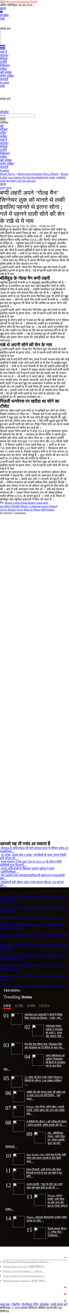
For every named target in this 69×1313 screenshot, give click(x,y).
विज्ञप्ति (16, 1304)
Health (16, 506)
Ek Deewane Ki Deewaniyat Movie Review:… (27, 1261)
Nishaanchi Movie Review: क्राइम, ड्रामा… (25, 1280)
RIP (43, 509)
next (8, 187)
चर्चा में (3, 139)
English (4, 170)
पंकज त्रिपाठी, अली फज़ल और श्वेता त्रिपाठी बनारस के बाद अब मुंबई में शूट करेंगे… (44, 1173)
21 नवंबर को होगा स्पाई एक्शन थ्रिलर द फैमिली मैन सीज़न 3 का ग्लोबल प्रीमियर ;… (43, 1080)
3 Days (44, 1005)
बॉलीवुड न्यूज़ (9, 1286)
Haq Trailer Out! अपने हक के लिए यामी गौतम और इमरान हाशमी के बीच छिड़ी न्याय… (46, 1158)
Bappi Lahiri (12, 502)
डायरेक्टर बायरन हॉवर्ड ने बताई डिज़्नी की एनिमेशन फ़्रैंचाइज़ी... (33, 986)
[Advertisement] (34, 676)
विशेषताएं (5, 153)
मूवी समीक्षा (6, 160)
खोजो (3, 8)
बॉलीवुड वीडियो (10, 1293)
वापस (3, 184)
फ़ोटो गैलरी (8, 1300)
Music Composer (31, 506)
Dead (24, 502)
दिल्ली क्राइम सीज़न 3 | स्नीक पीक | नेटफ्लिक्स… (57, 1232)
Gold (38, 502)
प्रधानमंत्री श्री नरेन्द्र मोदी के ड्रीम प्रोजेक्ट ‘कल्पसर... (31, 918)
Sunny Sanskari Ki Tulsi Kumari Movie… (24, 1275)
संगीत (3, 133)
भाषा (2, 18)
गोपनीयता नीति (30, 1304)
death (31, 502)
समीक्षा (3, 136)
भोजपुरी (4, 167)
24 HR (31, 1005)
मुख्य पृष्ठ (5, 1304)
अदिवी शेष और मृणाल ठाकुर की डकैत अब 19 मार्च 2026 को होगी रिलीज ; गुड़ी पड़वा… (45, 1095)
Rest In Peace (32, 509)
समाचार (4, 143)
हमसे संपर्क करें (59, 1304)
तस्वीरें (3, 150)
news (45, 506)
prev (2, 187)
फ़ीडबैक (4, 15)
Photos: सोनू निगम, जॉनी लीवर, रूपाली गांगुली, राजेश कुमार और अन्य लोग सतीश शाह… (45, 1110)
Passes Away (15, 509)
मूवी (2, 126)
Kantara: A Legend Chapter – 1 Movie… (23, 1271)
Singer (50, 509)
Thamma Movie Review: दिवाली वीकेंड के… (24, 1266)
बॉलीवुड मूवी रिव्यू (10, 1256)
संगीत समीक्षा (7, 163)
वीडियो (3, 129)
